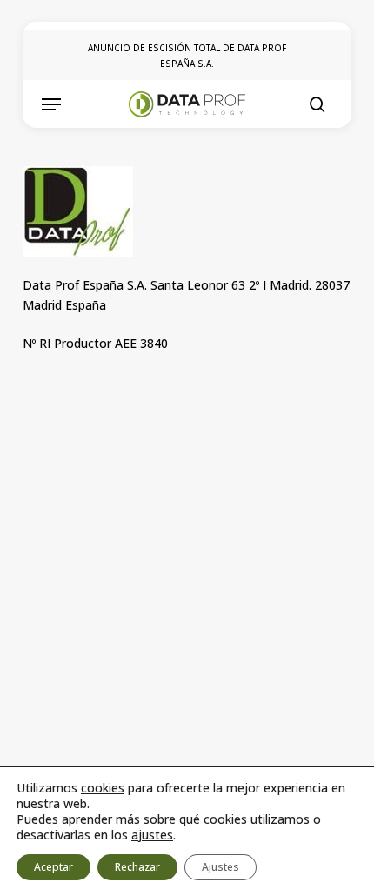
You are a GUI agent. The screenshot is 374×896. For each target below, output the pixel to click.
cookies (102, 787)
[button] (51, 104)
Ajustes (220, 866)
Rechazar (137, 866)
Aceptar (53, 866)
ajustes (152, 835)
